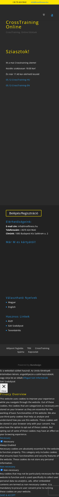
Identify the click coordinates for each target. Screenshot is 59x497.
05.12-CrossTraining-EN (18, 85)
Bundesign (35, 364)
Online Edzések (29, 32)
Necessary (9, 441)
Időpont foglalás (14, 348)
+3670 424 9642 (28, 229)
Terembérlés (14, 330)
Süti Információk (39, 377)
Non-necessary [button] (7, 466)
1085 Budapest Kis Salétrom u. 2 (31, 233)
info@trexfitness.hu (27, 226)
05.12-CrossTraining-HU (18, 79)
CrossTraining (13, 32)
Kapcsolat (33, 351)
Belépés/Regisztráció (23, 213)
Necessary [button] (5, 437)
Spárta (20, 351)
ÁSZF (10, 321)
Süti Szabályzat (15, 325)
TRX (29, 348)
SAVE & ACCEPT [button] (7, 495)
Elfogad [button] (27, 377)
